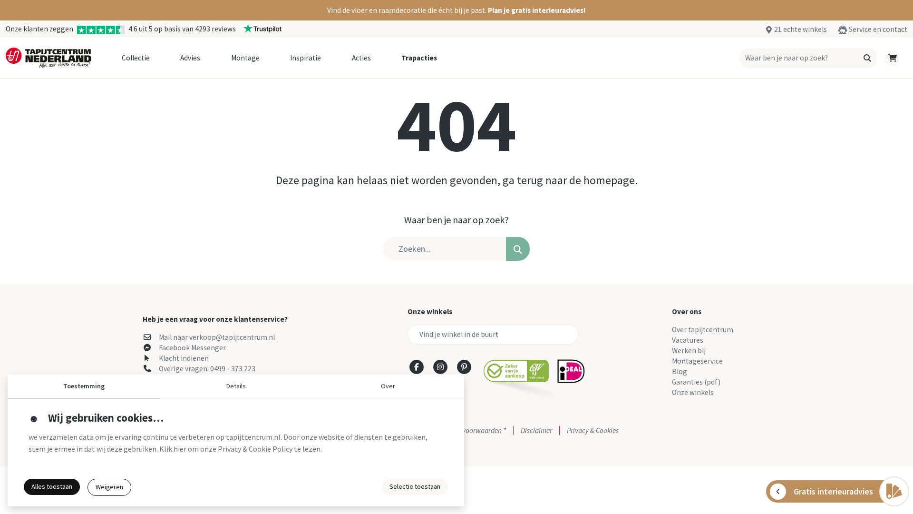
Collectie (136, 57)
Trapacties (419, 57)
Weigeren (109, 487)
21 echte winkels (800, 29)
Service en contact (878, 29)
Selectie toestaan (414, 486)
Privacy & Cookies (593, 430)
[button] (456, 10)
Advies (190, 57)
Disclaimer (536, 430)
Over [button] (388, 386)
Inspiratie (305, 57)
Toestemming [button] (84, 386)
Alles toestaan (51, 486)
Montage (245, 57)
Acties (361, 57)
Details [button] (236, 386)
